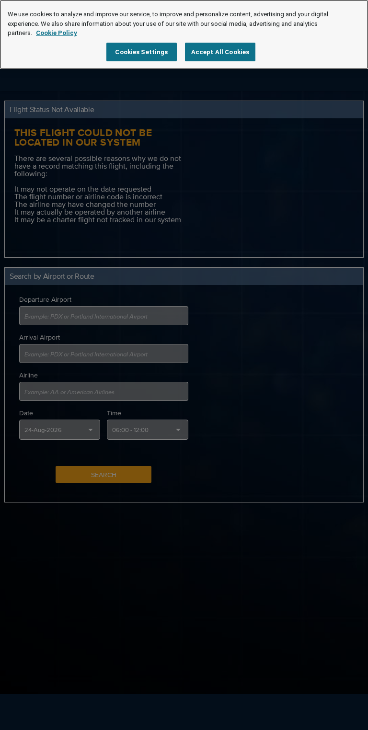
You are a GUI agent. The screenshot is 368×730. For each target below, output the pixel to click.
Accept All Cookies (220, 52)
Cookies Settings (141, 52)
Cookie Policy (56, 32)
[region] (184, 34)
